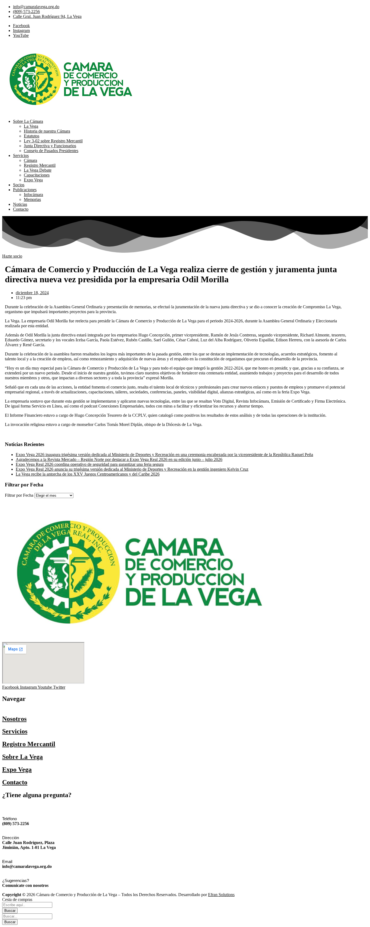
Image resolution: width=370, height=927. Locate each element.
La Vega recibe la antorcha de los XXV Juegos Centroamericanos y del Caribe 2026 (88, 474)
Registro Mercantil (28, 744)
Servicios (14, 731)
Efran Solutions (221, 894)
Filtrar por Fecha (19, 495)
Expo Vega (17, 769)
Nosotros (14, 718)
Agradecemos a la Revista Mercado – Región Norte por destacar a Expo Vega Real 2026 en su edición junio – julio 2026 (119, 459)
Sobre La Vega (22, 756)
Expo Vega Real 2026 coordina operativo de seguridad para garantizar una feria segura (90, 464)
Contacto (14, 782)
